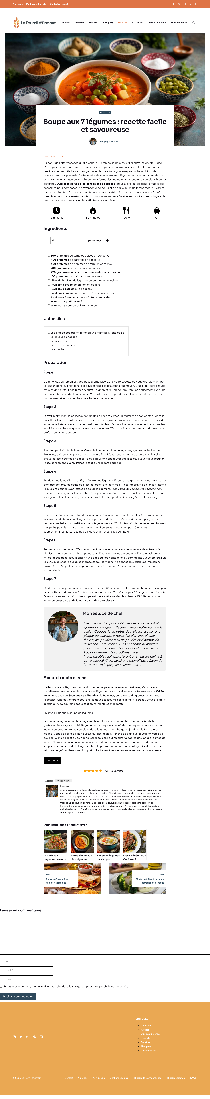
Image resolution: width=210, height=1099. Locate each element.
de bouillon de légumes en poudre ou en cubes (84, 280)
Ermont (114, 141)
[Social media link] (172, 4)
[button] (193, 22)
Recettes (122, 22)
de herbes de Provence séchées (82, 293)
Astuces (93, 22)
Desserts (79, 22)
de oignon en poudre (75, 284)
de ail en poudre (71, 289)
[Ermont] (52, 796)
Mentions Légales (119, 1078)
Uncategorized (148, 1050)
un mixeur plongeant (64, 337)
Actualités (137, 22)
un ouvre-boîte (60, 341)
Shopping (108, 22)
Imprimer (52, 760)
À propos (18, 4)
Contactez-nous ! (59, 4)
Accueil (66, 22)
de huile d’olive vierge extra (81, 297)
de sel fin (67, 301)
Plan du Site (98, 1078)
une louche (57, 349)
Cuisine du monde (157, 22)
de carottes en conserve (75, 259)
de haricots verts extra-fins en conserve (85, 272)
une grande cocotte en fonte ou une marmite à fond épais (87, 332)
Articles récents (64, 781)
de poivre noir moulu (75, 305)
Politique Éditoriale (36, 4)
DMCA (193, 1078)
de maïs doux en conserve (76, 276)
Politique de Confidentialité (147, 1078)
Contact (69, 1078)
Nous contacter (179, 22)
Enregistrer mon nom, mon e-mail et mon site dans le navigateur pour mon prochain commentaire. (66, 986)
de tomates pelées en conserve (80, 255)
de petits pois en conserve (77, 268)
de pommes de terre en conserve (81, 264)
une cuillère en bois (63, 345)
